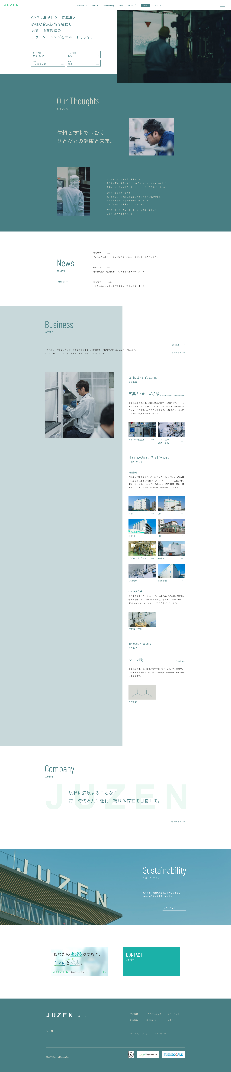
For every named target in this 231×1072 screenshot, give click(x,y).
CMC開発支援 (39, 63)
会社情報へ (176, 821)
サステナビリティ (175, 1013)
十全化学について (154, 1013)
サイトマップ (160, 1033)
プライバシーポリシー (140, 1033)
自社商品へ (176, 352)
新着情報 (134, 1019)
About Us (95, 5)
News (121, 5)
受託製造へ (176, 344)
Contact (145, 5)
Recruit (131, 5)
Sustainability (108, 5)
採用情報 (150, 1019)
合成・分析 (38, 54)
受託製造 (134, 1013)
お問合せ (171, 1019)
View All (61, 281)
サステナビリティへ (172, 907)
